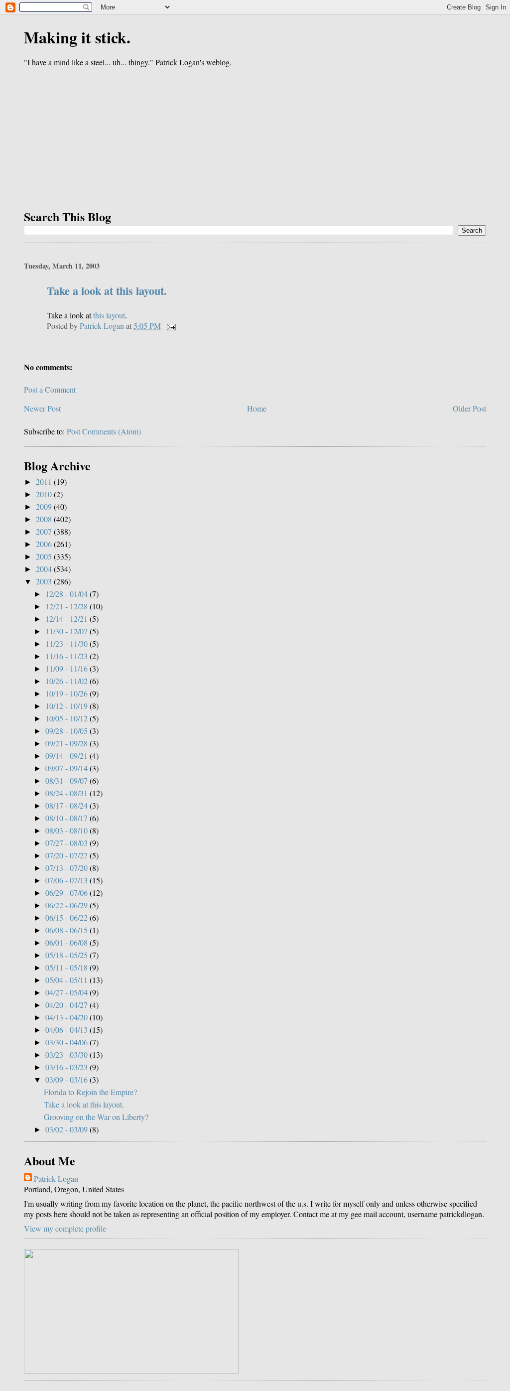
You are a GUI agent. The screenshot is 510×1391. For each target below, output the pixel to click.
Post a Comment (50, 389)
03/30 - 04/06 (67, 1042)
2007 (45, 531)
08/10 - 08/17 (67, 818)
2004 (45, 568)
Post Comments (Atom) (104, 431)
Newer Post (42, 408)
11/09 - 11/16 (67, 668)
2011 (45, 481)
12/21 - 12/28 (67, 606)
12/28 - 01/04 (67, 593)
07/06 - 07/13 (67, 880)
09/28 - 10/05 (67, 730)
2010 (45, 494)
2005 (45, 556)
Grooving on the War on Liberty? (96, 1117)
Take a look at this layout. (107, 290)
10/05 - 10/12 (67, 718)
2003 (45, 581)
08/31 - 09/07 (67, 780)
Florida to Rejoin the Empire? (90, 1092)
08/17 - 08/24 (67, 805)
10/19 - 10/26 (67, 693)
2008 (45, 519)
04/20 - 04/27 (67, 1004)
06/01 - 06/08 (67, 942)
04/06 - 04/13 (67, 1029)
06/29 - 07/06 (67, 892)
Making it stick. (77, 37)
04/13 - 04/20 (67, 1017)
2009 (45, 506)
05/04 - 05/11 (67, 979)
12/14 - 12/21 (67, 618)
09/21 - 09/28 (67, 743)
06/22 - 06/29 (67, 905)
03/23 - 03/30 (67, 1054)
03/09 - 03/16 (67, 1079)
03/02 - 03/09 (67, 1129)
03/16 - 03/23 (67, 1067)
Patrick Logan (56, 1178)
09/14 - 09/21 (67, 755)
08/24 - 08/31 (67, 793)
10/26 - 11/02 (67, 681)
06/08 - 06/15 (67, 930)
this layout (109, 315)
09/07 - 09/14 (67, 768)
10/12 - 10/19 (67, 705)
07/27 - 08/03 (67, 842)
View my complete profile (65, 1228)
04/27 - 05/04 (67, 992)
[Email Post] (170, 325)
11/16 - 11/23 (67, 656)
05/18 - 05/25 (67, 955)
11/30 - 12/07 (67, 631)
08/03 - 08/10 (67, 830)
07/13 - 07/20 (67, 867)
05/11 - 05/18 (67, 967)
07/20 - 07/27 (67, 855)
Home (256, 408)
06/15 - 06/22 (67, 917)
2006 (45, 544)
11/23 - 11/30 (67, 643)
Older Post (469, 408)
